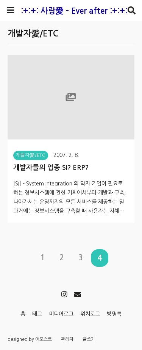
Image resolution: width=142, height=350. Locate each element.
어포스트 (43, 339)
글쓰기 (89, 339)
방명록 (114, 314)
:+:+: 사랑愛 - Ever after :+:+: (74, 11)
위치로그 (90, 314)
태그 (37, 314)
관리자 (67, 339)
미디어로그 (61, 314)
